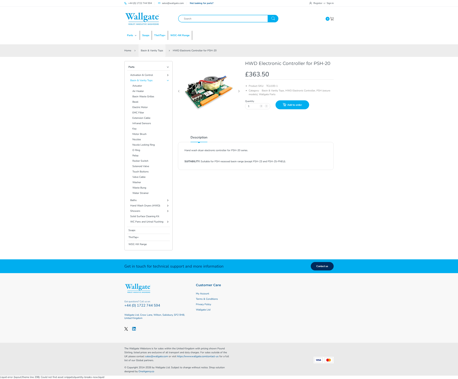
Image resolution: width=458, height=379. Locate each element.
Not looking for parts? (201, 3)
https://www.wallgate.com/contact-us (198, 356)
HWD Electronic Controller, (300, 90)
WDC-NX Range (137, 244)
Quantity (249, 101)
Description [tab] (199, 137)
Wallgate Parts (267, 94)
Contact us (322, 266)
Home (127, 50)
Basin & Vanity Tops (152, 50)
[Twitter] (126, 329)
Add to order (294, 105)
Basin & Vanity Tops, (273, 90)
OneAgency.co (146, 371)
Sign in (330, 3)
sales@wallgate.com (156, 356)
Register (318, 3)
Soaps (131, 230)
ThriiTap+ (133, 237)
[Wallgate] (142, 18)
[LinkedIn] (134, 329)
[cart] (332, 18)
